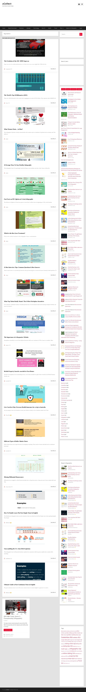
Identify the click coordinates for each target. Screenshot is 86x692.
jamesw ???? (8, 345)
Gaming (63, 406)
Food (62, 404)
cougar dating (65, 639)
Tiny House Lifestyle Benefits (71, 371)
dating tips (68, 646)
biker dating (70, 633)
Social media (78, 658)
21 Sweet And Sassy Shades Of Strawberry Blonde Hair (73, 373)
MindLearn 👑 (8, 522)
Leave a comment (9, 635)
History (62, 411)
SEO (67, 656)
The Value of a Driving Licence (75, 204)
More (61, 28)
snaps (71, 658)
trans (69, 660)
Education (63, 391)
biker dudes (78, 633)
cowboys (70, 641)
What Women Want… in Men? (13, 129)
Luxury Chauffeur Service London (72, 316)
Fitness (62, 402)
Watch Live (63, 436)
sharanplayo (70, 572)
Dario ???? (8, 103)
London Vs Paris (71, 162)
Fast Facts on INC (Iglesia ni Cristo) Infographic (18, 199)
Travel (55, 28)
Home (3, 28)
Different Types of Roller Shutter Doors (16, 441)
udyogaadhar (70, 482)
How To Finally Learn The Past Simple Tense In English (21, 513)
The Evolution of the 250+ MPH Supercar (16, 61)
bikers (71, 635)
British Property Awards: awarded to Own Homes (19, 371)
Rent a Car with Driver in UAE (71, 315)
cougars (79, 639)
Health (49, 28)
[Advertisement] (43, 17)
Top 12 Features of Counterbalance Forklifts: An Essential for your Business (74, 592)
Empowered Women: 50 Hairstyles (73, 346)
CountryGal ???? (9, 69)
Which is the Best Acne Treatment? (14, 233)
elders (79, 646)
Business (22, 28)
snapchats (64, 658)
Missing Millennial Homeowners (14, 477)
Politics (62, 425)
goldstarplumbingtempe (72, 527)
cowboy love (64, 641)
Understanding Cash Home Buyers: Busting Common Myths (74, 198)
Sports (12, 634)
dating (63, 643)
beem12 (67, 340)
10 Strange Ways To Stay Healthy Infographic (18, 165)
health (64, 649)
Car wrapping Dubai (69, 378)
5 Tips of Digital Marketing (74, 132)
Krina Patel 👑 (8, 415)
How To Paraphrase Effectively (75, 139)
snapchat (73, 656)
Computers (63, 387)
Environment (64, 396)
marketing (73, 651)
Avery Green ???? (9, 486)
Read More (53, 68)
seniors (63, 656)
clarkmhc (69, 595)
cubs (80, 641)
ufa (66, 320)
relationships (78, 653)
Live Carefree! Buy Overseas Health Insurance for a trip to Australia (25, 407)
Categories (79, 89)
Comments (73, 89)
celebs (76, 637)
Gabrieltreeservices (71, 469)
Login (81, 28)
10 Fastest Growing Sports (74, 570)
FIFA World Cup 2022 (66, 400)
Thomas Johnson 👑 (72, 500)
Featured (63, 398)
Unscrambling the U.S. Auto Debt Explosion (17, 549)
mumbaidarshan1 (71, 601)
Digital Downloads (12, 28)
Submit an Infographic (71, 28)
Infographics (7, 634)
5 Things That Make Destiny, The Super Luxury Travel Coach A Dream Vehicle (73, 354)
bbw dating (68, 631)
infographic (75, 649)
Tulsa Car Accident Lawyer (74, 280)
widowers (68, 663)
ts (64, 663)
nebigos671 (70, 492)
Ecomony (63, 389)
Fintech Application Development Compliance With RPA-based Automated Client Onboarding (73, 327)
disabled (75, 646)
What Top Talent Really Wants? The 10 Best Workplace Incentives (24, 301)
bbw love (74, 631)
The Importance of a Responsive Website (16, 337)
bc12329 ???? (8, 381)
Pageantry (63, 423)
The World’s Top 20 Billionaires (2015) (15, 95)
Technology (36, 28)
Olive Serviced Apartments (67, 159)
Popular (63, 89)
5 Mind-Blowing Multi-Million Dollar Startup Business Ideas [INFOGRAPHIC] (74, 220)
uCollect (6, 3)
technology (64, 660)
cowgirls (75, 641)
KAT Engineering (69, 352)
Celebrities (63, 385)
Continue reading (8, 630)
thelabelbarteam (71, 580)
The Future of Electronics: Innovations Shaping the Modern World (74, 212)
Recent (68, 89)
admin (7, 138)
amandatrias (70, 567)
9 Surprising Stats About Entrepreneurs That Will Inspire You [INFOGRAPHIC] (75, 228)
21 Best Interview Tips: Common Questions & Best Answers (22, 267)
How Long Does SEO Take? (74, 240)
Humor (62, 415)
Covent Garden (68, 359)
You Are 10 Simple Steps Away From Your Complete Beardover (74, 154)
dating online (70, 643)
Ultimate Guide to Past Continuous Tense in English (19, 584)
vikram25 (69, 534)
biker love (64, 634)
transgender (74, 660)
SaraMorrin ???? (9, 558)
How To (43, 28)
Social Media (64, 428)
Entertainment (64, 393)
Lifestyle (28, 28)
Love (62, 421)
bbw (63, 631)
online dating (68, 653)
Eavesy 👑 (70, 519)
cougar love (73, 639)
